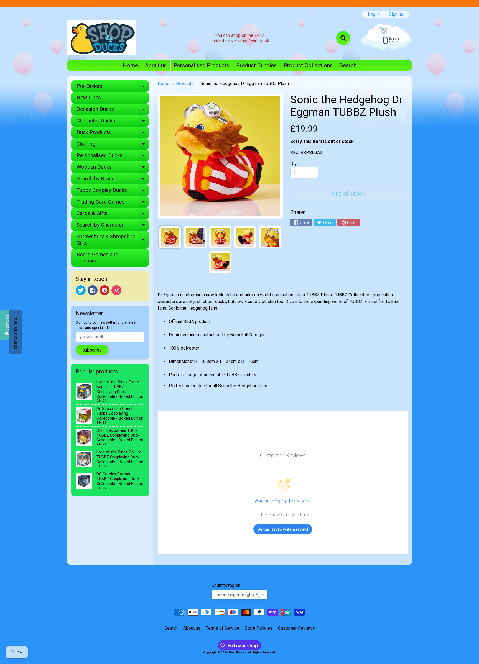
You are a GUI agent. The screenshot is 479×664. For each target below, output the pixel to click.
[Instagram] (116, 290)
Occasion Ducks (113, 110)
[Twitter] (81, 290)
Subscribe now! (15, 332)
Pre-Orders (113, 87)
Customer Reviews (296, 628)
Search (348, 65)
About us (156, 65)
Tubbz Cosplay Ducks (113, 191)
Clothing (113, 145)
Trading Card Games (113, 203)
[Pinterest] (104, 290)
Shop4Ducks (237, 652)
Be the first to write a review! (283, 529)
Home (130, 65)
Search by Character (113, 226)
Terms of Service (222, 628)
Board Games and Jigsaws (97, 257)
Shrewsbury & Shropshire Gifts (113, 240)
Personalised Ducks (113, 156)
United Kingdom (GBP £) (237, 594)
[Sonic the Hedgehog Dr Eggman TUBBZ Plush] (170, 237)
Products (185, 83)
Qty (293, 163)
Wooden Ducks (113, 168)
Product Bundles (256, 65)
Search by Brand (113, 179)
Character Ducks (113, 122)
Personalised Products (201, 65)
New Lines (89, 97)
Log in (374, 14)
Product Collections (308, 65)
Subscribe (92, 350)
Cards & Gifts (113, 214)
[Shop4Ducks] (101, 37)
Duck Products (113, 133)
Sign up (396, 14)
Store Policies (258, 628)
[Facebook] (93, 290)
